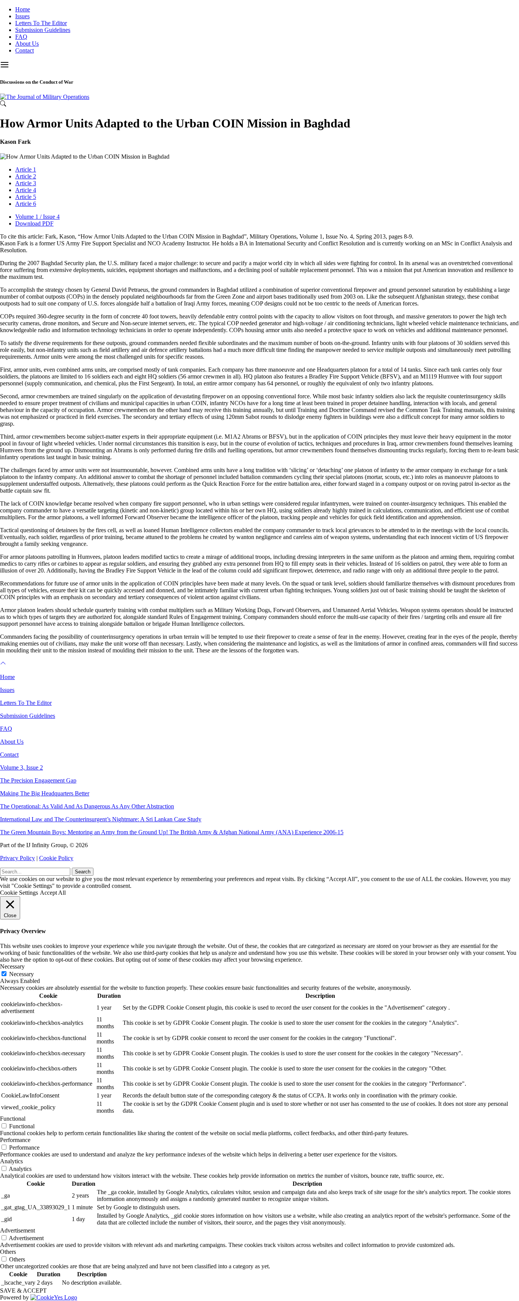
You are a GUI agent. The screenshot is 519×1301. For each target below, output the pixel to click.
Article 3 (25, 183)
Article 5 (25, 197)
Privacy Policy (17, 858)
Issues (22, 16)
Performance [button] (15, 1140)
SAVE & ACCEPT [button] (23, 1290)
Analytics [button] (11, 1161)
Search (82, 872)
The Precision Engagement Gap (38, 780)
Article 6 (25, 203)
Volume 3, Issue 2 (21, 767)
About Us (27, 43)
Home (22, 9)
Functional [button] (12, 1118)
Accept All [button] (53, 892)
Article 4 (25, 190)
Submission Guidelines (42, 30)
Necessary (21, 974)
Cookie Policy (56, 858)
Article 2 (25, 176)
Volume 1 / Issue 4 (37, 216)
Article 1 (25, 169)
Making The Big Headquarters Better (44, 793)
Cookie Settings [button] (19, 892)
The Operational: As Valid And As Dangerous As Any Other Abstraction (87, 806)
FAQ (21, 36)
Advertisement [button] (17, 1230)
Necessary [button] (12, 966)
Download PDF (34, 223)
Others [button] (8, 1252)
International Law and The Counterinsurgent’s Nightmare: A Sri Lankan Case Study (100, 819)
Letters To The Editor (41, 23)
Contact (24, 50)
